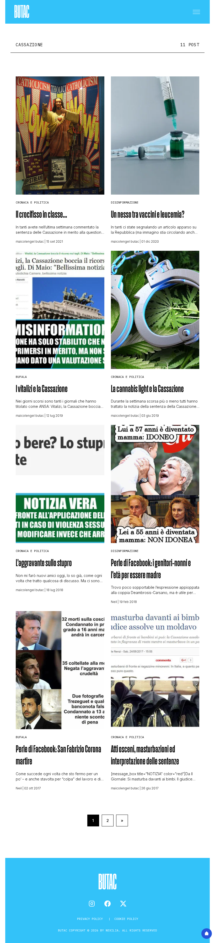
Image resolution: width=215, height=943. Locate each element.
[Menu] (196, 11)
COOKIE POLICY (126, 919)
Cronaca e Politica (32, 202)
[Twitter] (123, 903)
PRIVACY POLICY (91, 919)
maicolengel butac (30, 241)
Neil (114, 602)
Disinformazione (124, 202)
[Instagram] (92, 903)
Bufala (21, 377)
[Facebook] (107, 903)
